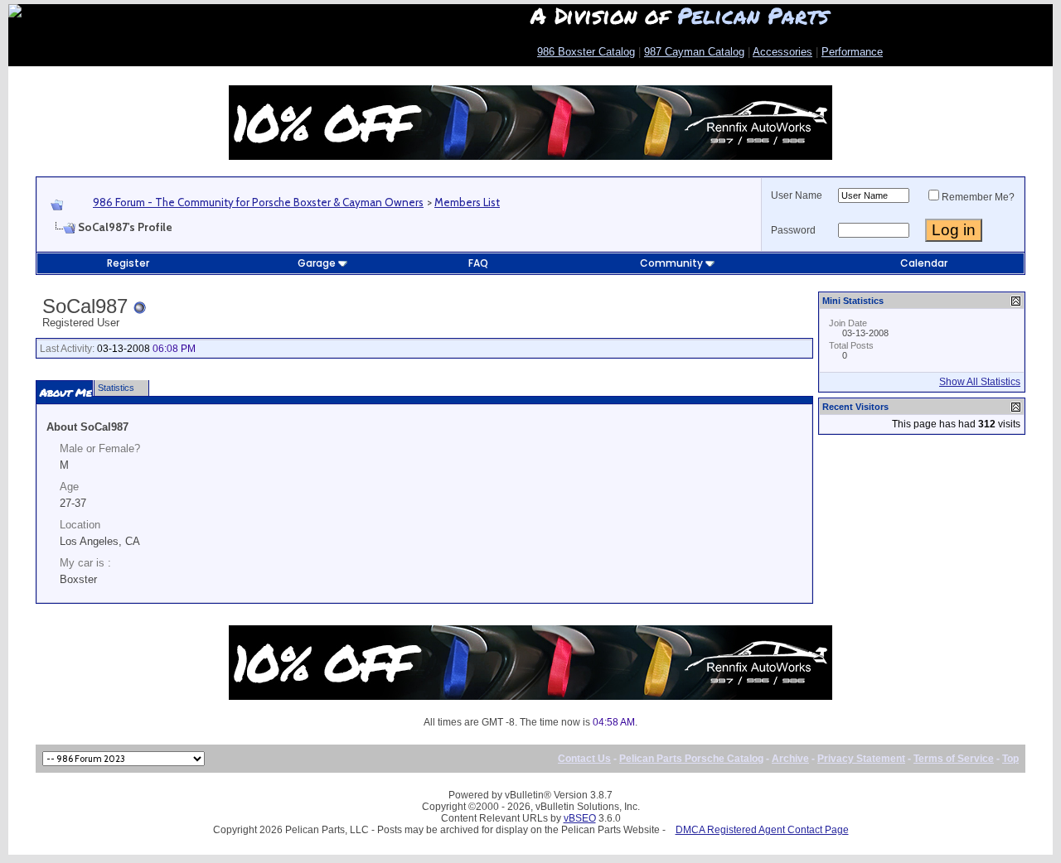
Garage (317, 263)
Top (1010, 758)
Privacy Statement (861, 758)
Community (671, 263)
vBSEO (580, 818)
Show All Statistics (979, 382)
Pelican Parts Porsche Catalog (691, 758)
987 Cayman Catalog (694, 52)
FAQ (478, 263)
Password (793, 230)
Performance (852, 52)
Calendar (923, 263)
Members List (467, 202)
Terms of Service (953, 758)
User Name (796, 195)
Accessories (782, 52)
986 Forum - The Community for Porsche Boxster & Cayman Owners (258, 202)
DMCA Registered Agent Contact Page (762, 830)
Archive (790, 758)
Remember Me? (978, 197)
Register (128, 263)
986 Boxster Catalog (586, 52)
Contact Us (584, 758)
